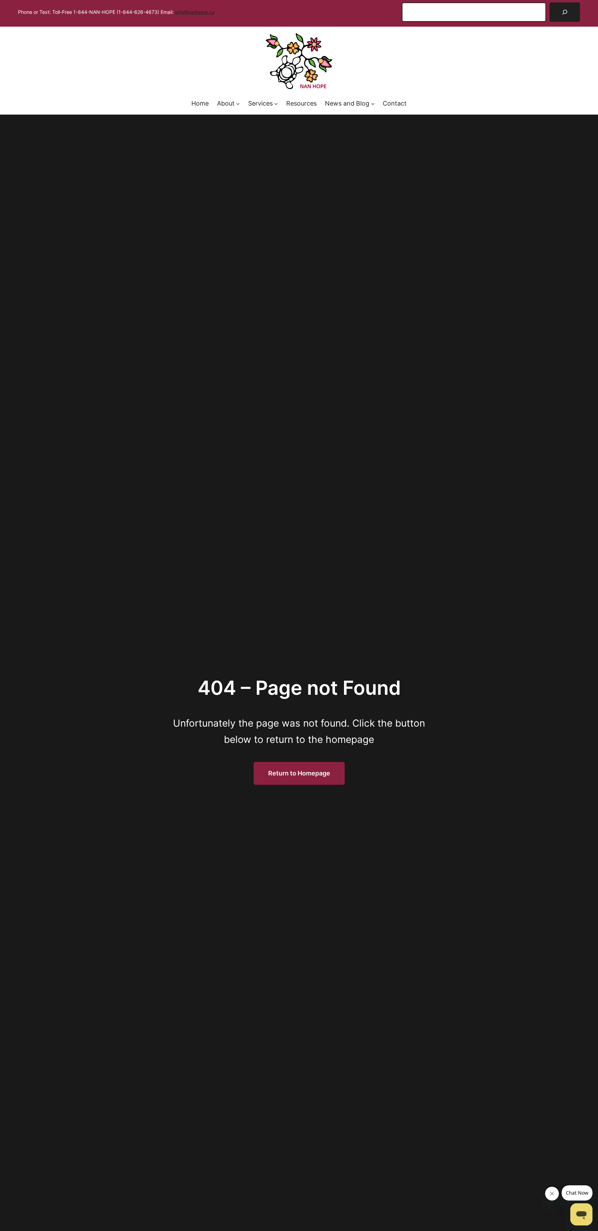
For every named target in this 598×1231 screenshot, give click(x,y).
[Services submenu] (276, 104)
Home (200, 103)
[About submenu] (238, 104)
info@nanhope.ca (195, 12)
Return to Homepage (299, 773)
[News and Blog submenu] (373, 104)
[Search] (565, 12)
